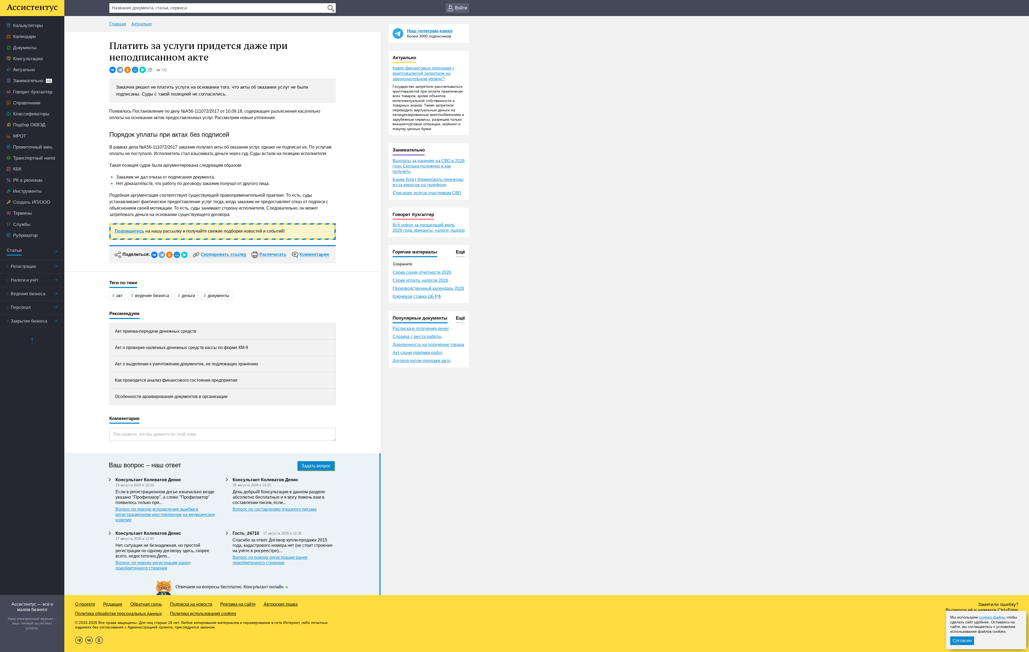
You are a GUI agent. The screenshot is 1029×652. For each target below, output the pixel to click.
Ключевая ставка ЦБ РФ (417, 296)
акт (119, 295)
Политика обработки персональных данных (118, 613)
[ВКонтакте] (112, 70)
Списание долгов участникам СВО (427, 193)
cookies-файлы (992, 617)
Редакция (112, 604)
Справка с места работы (417, 336)
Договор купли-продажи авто (421, 360)
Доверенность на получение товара (428, 344)
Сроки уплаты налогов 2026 (420, 280)
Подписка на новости (191, 604)
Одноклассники (99, 640)
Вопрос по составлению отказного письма (274, 509)
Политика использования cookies (203, 613)
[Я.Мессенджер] (142, 70)
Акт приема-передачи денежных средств (155, 331)
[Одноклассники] (127, 70)
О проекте (85, 604)
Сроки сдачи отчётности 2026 (422, 272)
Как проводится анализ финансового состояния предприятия (176, 380)
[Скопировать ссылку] (150, 70)
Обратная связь (146, 604)
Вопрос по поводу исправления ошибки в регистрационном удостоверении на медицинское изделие (165, 514)
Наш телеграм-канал (430, 30)
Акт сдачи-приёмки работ (418, 352)
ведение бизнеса (152, 295)
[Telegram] (120, 70)
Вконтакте (89, 640)
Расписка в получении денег (421, 328)
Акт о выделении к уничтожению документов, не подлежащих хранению (186, 364)
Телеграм (79, 640)
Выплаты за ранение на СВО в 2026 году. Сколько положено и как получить (429, 166)
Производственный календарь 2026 (428, 288)
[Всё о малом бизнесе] (32, 8)
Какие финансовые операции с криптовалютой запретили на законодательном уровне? (423, 73)
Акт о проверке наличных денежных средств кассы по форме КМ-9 (181, 347)
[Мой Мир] (135, 70)
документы (218, 295)
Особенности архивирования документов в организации (171, 396)
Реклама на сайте (238, 604)
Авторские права (281, 604)
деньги (188, 295)
